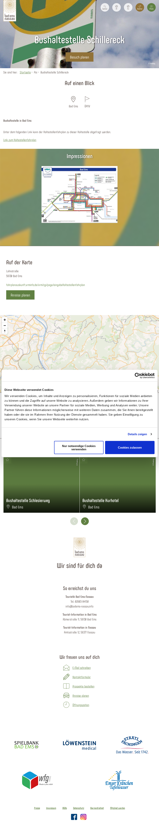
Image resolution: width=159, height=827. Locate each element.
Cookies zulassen (130, 447)
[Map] (79, 354)
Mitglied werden (117, 808)
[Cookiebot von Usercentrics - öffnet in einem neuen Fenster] (138, 376)
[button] (116, 7)
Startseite (25, 72)
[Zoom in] (5, 320)
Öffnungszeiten (81, 705)
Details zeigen (137, 434)
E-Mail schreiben (82, 667)
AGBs (64, 808)
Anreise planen (81, 695)
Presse (37, 808)
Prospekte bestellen (83, 686)
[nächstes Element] (85, 521)
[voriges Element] (74, 521)
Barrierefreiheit (97, 808)
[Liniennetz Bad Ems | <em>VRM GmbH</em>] (79, 194)
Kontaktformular (82, 677)
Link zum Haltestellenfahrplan (19, 140)
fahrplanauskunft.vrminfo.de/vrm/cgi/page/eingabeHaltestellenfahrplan (45, 285)
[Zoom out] (5, 325)
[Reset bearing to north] (5, 331)
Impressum (51, 808)
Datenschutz (78, 808)
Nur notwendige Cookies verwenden (79, 447)
